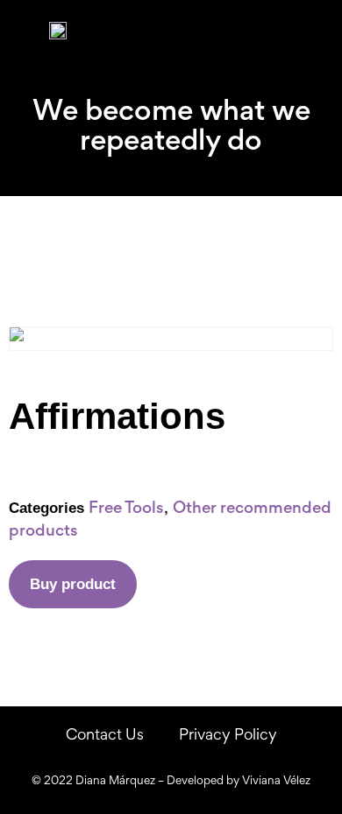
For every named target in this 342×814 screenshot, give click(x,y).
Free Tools (126, 509)
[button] (321, 31)
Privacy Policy (228, 736)
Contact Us (105, 736)
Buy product (73, 584)
